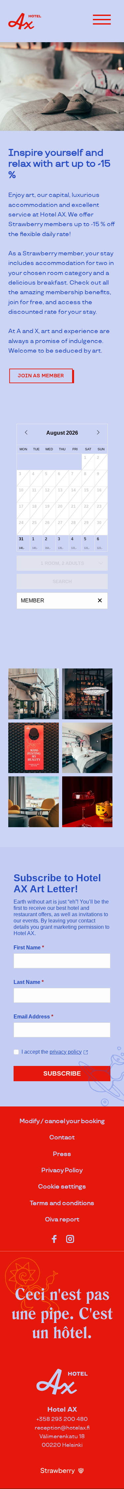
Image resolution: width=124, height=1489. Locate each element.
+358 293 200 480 (62, 1419)
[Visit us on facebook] (54, 1237)
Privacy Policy (62, 1170)
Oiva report (62, 1219)
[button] (102, 19)
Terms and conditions (62, 1203)
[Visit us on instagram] (70, 1237)
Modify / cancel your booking (62, 1121)
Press (62, 1154)
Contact (62, 1137)
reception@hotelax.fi (62, 1428)
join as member (41, 376)
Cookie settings (62, 1186)
